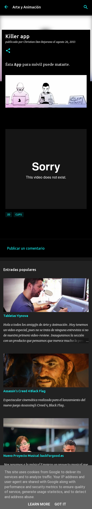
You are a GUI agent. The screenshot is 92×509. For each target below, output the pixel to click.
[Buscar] (85, 7)
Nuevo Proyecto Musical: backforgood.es (33, 455)
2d (8, 214)
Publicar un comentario (26, 248)
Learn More (39, 504)
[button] (8, 51)
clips (18, 214)
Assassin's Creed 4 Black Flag (24, 391)
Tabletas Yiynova (15, 316)
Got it (60, 504)
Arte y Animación (27, 7)
